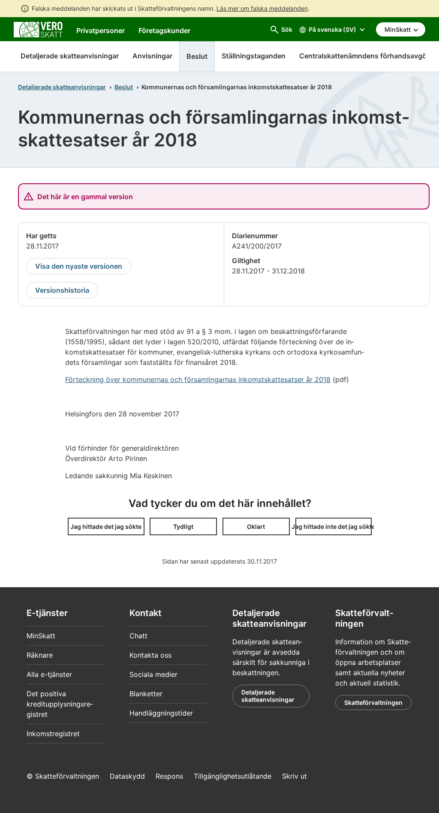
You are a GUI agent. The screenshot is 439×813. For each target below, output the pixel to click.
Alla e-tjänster (49, 674)
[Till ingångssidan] (38, 28)
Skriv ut (294, 776)
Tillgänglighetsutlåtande (232, 776)
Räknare (40, 655)
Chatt (138, 635)
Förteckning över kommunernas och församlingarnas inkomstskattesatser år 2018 (198, 379)
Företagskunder (164, 30)
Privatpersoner (100, 30)
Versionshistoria (62, 290)
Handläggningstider (161, 713)
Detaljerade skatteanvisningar (70, 56)
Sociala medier (153, 674)
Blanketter (145, 693)
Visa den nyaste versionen (78, 266)
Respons (169, 776)
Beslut (123, 87)
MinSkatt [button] (398, 29)
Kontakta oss (150, 655)
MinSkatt (41, 635)
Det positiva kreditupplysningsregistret (60, 704)
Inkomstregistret (53, 733)
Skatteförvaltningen (373, 702)
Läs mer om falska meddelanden (262, 8)
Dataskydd (127, 776)
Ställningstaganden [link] (254, 56)
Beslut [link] (196, 56)
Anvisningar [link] (152, 56)
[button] (106, 526)
